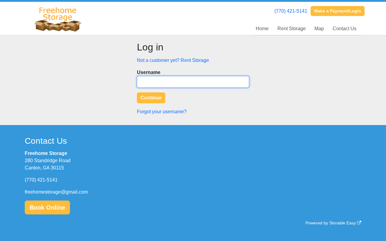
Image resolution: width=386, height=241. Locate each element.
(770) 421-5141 (290, 11)
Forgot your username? (162, 111)
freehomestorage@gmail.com (56, 191)
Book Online (47, 207)
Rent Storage (291, 28)
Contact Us (344, 28)
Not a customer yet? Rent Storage (173, 60)
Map (319, 28)
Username (148, 72)
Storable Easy (343, 222)
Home (262, 28)
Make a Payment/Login (337, 10)
